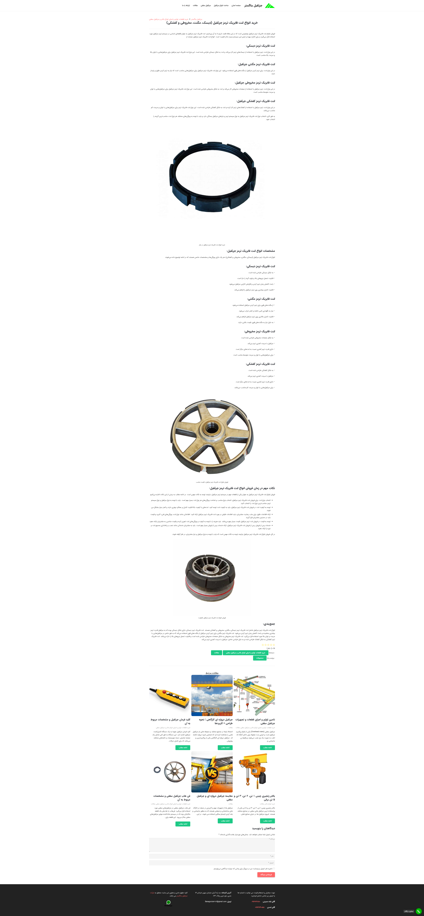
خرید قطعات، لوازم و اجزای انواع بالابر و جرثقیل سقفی (168, 19)
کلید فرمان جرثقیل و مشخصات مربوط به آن (170, 721)
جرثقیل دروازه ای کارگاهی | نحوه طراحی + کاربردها (216, 721)
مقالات (238, 727)
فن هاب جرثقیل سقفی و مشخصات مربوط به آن (171, 798)
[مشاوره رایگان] (419, 911)
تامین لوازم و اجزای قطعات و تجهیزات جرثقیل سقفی (255, 721)
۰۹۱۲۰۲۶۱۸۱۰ (256, 901)
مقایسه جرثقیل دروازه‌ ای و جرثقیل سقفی (215, 798)
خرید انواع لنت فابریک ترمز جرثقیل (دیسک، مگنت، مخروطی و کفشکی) (212, 22)
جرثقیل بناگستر (196, 19)
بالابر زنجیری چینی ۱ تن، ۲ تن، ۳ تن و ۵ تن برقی (254, 798)
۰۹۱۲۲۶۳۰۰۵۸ (259, 907)
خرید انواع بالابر (270, 804)
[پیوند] (270, 5)
